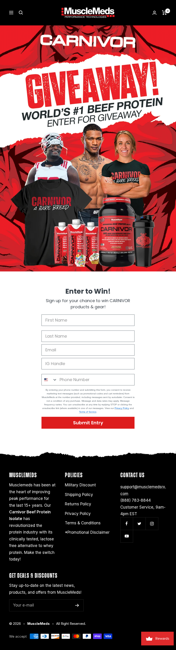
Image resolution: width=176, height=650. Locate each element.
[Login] (154, 13)
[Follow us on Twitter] (139, 523)
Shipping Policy (79, 494)
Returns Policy (78, 504)
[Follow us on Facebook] (126, 523)
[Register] (77, 605)
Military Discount (80, 485)
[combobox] (49, 379)
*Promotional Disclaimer (87, 532)
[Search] (21, 13)
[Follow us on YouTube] (126, 536)
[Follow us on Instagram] (152, 523)
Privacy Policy (122, 408)
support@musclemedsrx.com (143, 490)
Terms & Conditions (83, 523)
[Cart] (164, 12)
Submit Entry (88, 423)
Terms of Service (87, 412)
